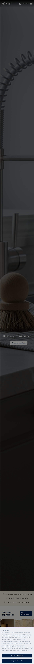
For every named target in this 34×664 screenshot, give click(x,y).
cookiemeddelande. (25, 650)
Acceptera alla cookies (17, 661)
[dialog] (17, 645)
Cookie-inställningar (17, 655)
